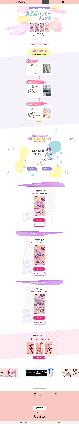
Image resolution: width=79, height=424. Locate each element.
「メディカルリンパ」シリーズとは (37, 395)
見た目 (46, 168)
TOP (20, 393)
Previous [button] (24, 380)
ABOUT (39, 2)
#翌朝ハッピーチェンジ (36, 400)
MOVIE (51, 2)
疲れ (32, 168)
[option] (39, 372)
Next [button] (54, 380)
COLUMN (58, 2)
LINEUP (21, 396)
